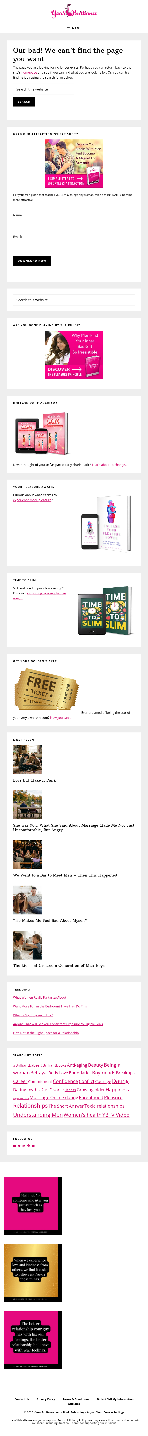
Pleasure (113, 1097)
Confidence (65, 1081)
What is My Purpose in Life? (33, 1015)
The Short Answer (66, 1106)
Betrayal (39, 1072)
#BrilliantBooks (53, 1065)
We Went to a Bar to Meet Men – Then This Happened (65, 875)
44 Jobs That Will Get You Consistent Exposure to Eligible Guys (58, 1024)
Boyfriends (103, 1072)
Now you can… (60, 717)
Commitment (40, 1081)
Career (20, 1081)
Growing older (91, 1089)
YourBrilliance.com (48, 1412)
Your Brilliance (74, 11)
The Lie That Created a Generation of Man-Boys (59, 965)
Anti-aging (77, 1065)
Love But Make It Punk (34, 780)
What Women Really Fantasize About (39, 997)
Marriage (39, 1097)
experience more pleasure (32, 500)
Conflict (86, 1081)
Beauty (95, 1065)
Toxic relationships (104, 1106)
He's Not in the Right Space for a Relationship (46, 1033)
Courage (103, 1081)
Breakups (125, 1072)
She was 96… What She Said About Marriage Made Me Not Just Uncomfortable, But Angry (74, 827)
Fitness (70, 1090)
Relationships (30, 1105)
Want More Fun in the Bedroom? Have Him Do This (50, 1006)
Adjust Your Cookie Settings (105, 1412)
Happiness (117, 1089)
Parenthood (91, 1097)
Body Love (58, 1072)
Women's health (83, 1114)
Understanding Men (38, 1114)
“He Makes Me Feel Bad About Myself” (50, 920)
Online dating (64, 1097)
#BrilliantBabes (26, 1065)
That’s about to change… (109, 465)
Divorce (57, 1089)
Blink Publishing (73, 1412)
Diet (44, 1089)
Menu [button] (77, 28)
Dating (120, 1081)
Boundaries (80, 1072)
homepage (29, 72)
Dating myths (26, 1090)
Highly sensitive (21, 1098)
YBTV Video (116, 1114)
